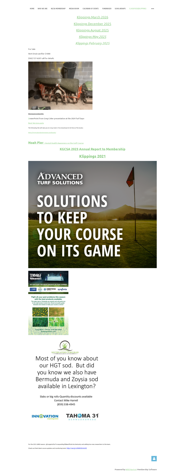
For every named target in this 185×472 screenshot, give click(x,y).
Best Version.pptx (36, 123)
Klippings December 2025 (92, 24)
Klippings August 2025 (92, 30)
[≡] (152, 8)
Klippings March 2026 (92, 17)
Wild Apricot (131, 469)
